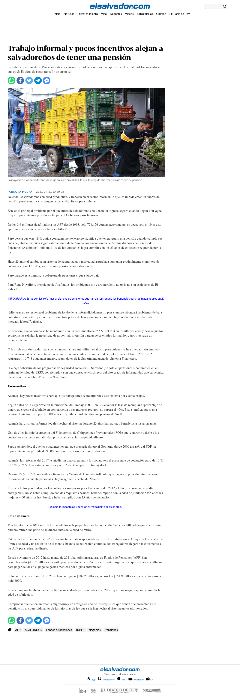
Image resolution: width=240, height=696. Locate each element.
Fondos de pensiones (59, 629)
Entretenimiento (87, 13)
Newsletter (138, 679)
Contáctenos (108, 679)
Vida (104, 13)
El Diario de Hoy (179, 13)
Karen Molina (22, 191)
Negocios (95, 629)
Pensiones (111, 629)
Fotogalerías (145, 13)
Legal (93, 679)
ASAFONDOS (33, 629)
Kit (151, 679)
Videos (129, 13)
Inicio (57, 13)
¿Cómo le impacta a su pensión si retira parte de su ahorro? (86, 506)
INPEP (80, 629)
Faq (123, 679)
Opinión (161, 13)
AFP (18, 629)
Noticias (69, 13)
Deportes (116, 13)
